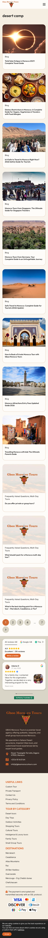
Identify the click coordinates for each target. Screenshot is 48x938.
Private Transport (13, 791)
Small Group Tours (14, 843)
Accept (7, 934)
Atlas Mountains (12, 861)
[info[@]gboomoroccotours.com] (8, 764)
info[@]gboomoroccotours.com (24, 764)
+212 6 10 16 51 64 (18, 759)
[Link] (24, 61)
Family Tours (11, 839)
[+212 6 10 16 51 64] (8, 759)
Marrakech (10, 853)
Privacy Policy (12, 799)
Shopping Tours (12, 826)
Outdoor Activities (13, 822)
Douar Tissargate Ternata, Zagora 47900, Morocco (25, 754)
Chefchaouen (11, 882)
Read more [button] (9, 686)
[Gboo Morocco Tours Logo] (10, 4)
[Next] (5, 629)
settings (21, 930)
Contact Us (10, 795)
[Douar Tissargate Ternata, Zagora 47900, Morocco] (8, 754)
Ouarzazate (11, 874)
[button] (44, 4)
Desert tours (11, 813)
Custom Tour (11, 786)
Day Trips (10, 818)
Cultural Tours (12, 830)
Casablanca (11, 857)
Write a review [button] (13, 656)
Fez (7, 865)
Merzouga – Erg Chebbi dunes (19, 878)
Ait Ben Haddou (12, 870)
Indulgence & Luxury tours (17, 834)
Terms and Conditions (15, 803)
